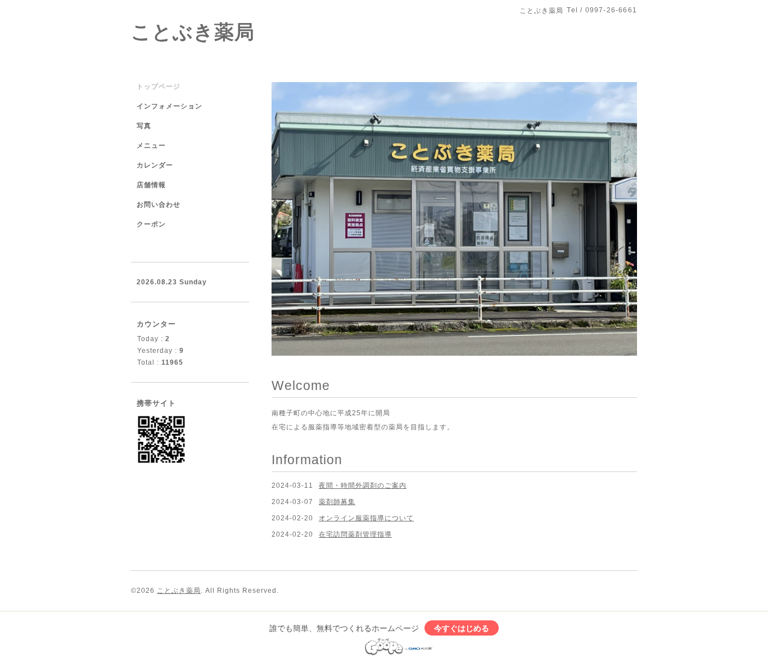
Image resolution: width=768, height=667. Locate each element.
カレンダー (155, 165)
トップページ (158, 86)
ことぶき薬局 (193, 32)
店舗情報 (151, 185)
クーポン (151, 224)
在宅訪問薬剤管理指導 (355, 480)
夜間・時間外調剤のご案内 (362, 430)
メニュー (151, 145)
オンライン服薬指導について (366, 464)
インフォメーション (169, 106)
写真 (144, 126)
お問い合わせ (158, 204)
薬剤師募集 (337, 447)
